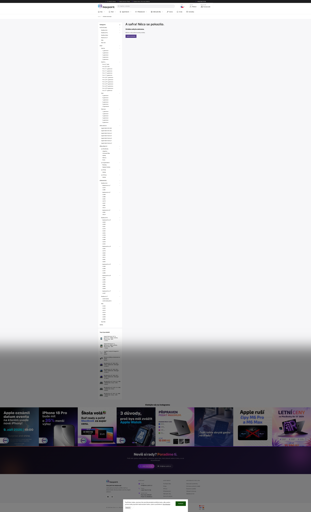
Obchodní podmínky (192, 483)
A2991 (104, 284)
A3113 (104, 207)
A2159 (104, 242)
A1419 (104, 308)
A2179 (104, 201)
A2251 (104, 226)
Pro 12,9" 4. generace (108, 84)
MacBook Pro (104, 33)
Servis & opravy (167, 496)
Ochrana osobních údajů (193, 486)
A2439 (104, 317)
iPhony (165, 488)
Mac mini (103, 43)
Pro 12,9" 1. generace (108, 77)
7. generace (105, 100)
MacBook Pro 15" (107, 264)
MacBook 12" (104, 296)
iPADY (101, 46)
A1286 (104, 266)
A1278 (104, 229)
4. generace (105, 57)
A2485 (104, 280)
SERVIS (101, 325)
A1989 (104, 239)
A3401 (104, 259)
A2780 (104, 282)
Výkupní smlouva (191, 491)
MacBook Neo (104, 35)
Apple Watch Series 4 (106, 133)
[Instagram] (112, 496)
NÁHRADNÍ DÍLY (103, 180)
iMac (102, 40)
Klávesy (104, 158)
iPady (164, 486)
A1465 (104, 190)
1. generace (105, 50)
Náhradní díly (167, 493)
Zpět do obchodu (131, 36)
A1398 (104, 268)
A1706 (104, 235)
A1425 (104, 231)
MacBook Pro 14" (107, 246)
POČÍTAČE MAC (103, 27)
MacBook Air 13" (107, 192)
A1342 (104, 244)
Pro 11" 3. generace (107, 73)
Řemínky (105, 165)
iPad (102, 93)
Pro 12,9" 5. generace (108, 86)
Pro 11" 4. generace (107, 75)
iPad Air (103, 48)
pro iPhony (104, 175)
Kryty (104, 160)
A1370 (104, 188)
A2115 (104, 310)
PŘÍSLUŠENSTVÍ (103, 146)
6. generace (105, 98)
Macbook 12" (104, 37)
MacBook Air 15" (107, 210)
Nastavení (128, 508)
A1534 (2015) (106, 299)
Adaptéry (105, 151)
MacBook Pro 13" (107, 220)
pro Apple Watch (105, 162)
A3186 (104, 288)
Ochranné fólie (106, 153)
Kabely (104, 155)
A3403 (104, 286)
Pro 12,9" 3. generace (108, 82)
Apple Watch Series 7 (106, 141)
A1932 (104, 199)
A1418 (104, 306)
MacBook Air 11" (107, 185)
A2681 (104, 205)
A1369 (104, 194)
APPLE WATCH (103, 126)
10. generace (106, 106)
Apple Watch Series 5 (106, 136)
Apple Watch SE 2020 (106, 128)
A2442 (104, 248)
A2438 (104, 315)
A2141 (104, 277)
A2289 (104, 224)
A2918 (104, 253)
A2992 (104, 255)
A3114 (104, 214)
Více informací (166, 504)
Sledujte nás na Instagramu (157, 404)
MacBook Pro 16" (107, 275)
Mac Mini (103, 322)
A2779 (104, 251)
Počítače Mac (167, 483)
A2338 (104, 222)
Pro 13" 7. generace (107, 90)
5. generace (105, 59)
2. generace (105, 53)
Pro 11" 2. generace (107, 71)
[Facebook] (108, 496)
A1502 (104, 233)
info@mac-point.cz (146, 485)
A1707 (104, 271)
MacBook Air (104, 30)
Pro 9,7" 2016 (106, 64)
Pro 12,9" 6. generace (108, 88)
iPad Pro (103, 62)
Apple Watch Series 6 (106, 138)
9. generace (105, 104)
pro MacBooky (104, 149)
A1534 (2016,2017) (107, 301)
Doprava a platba (191, 488)
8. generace (105, 102)
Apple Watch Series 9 (106, 143)
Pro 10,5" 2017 (106, 66)
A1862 (104, 319)
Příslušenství (167, 491)
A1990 (104, 273)
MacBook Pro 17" (107, 291)
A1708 (104, 237)
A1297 (104, 293)
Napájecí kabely (106, 167)
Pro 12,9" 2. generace (108, 79)
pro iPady (103, 170)
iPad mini (103, 109)
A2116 (104, 312)
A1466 (104, 197)
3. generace (105, 55)
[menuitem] (102, 12)
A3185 (104, 262)
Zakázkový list (190, 493)
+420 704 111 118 (146, 490)
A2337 (104, 203)
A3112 (104, 257)
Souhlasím (180, 503)
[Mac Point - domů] (112, 481)
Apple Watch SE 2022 (106, 131)
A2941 (104, 212)
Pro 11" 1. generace (107, 69)
